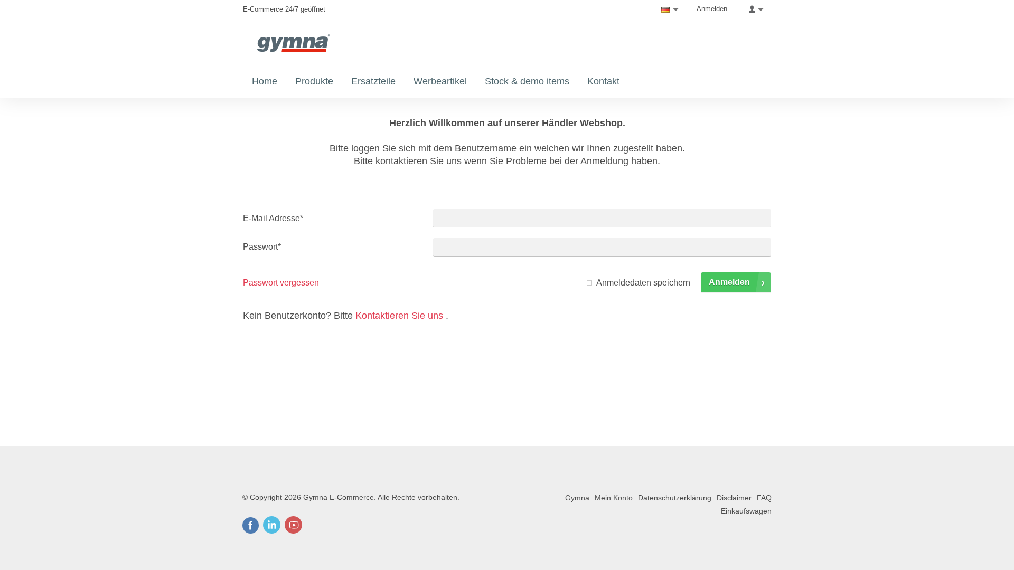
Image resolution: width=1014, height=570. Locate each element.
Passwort (262, 246)
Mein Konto (614, 497)
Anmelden (712, 9)
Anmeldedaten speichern (643, 282)
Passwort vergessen (281, 282)
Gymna (577, 497)
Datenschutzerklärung (674, 497)
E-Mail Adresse (273, 218)
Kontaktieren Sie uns (399, 315)
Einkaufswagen (746, 511)
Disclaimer (734, 497)
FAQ (764, 497)
